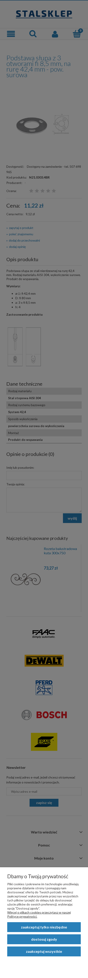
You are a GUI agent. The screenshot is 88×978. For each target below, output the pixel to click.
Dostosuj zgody (44, 939)
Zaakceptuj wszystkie (44, 951)
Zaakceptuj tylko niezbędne (44, 927)
